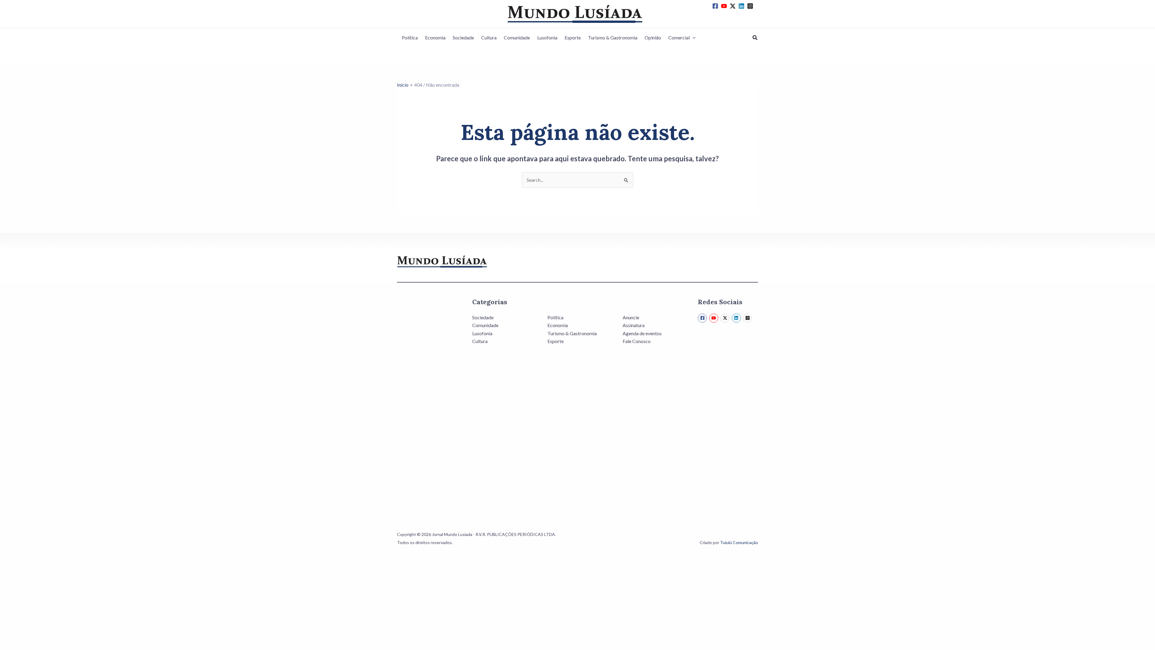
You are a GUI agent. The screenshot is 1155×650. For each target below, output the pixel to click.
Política (410, 37)
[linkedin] (742, 6)
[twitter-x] (734, 6)
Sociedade (463, 37)
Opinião (653, 37)
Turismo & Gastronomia (612, 37)
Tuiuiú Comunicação (739, 542)
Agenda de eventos (642, 333)
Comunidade (517, 37)
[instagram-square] (751, 6)
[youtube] (725, 6)
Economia (435, 37)
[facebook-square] (716, 6)
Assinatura (634, 325)
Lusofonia (547, 37)
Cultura (489, 37)
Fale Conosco (637, 341)
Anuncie (631, 317)
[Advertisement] (427, 403)
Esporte (573, 37)
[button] (693, 37)
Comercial (679, 37)
